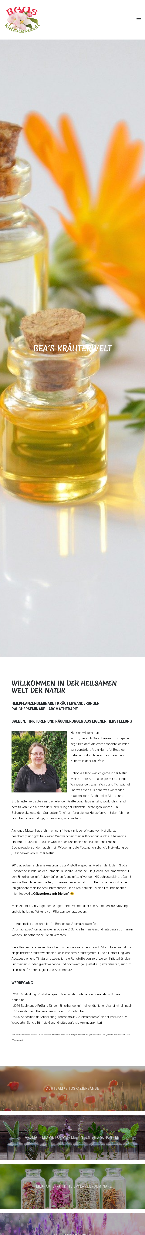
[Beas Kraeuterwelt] (23, 20)
